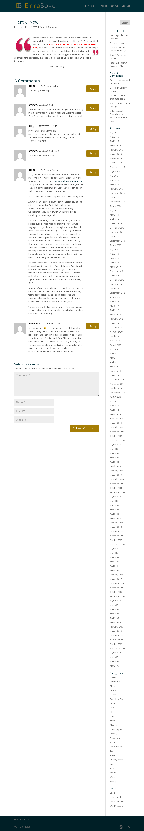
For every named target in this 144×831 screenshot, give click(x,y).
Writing (113, 781)
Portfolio (89, 6)
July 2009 (114, 449)
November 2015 (117, 158)
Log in (112, 792)
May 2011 (114, 358)
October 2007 (116, 540)
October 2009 (116, 436)
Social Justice (116, 746)
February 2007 (116, 574)
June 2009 (114, 453)
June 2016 (114, 136)
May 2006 (114, 613)
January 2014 (116, 223)
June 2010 (114, 405)
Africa (112, 686)
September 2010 (117, 392)
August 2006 (115, 600)
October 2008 (116, 488)
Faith (112, 707)
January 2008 (116, 527)
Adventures (115, 681)
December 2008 (117, 479)
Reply (92, 88)
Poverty (113, 733)
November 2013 (117, 232)
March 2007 (115, 570)
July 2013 (114, 249)
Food (112, 716)
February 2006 (116, 626)
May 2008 (114, 509)
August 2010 (115, 397)
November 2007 (117, 535)
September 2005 (117, 648)
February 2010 (116, 418)
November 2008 (117, 483)
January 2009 (116, 475)
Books (113, 690)
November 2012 (117, 284)
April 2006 (114, 618)
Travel (112, 755)
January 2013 (116, 275)
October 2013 (116, 236)
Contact (126, 6)
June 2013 (114, 253)
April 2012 (114, 310)
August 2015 (115, 171)
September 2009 (117, 440)
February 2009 (116, 470)
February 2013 (116, 271)
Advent (113, 677)
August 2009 (115, 444)
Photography (116, 729)
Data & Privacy (21, 819)
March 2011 (115, 366)
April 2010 (114, 410)
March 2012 (115, 314)
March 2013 (115, 266)
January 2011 (116, 375)
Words (42, 27)
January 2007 (116, 579)
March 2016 (115, 145)
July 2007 (114, 553)
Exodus (113, 703)
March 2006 (115, 622)
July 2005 (114, 657)
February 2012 (116, 319)
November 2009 (117, 431)
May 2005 (114, 665)
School (113, 742)
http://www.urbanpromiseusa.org (67, 181)
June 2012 (114, 301)
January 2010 (116, 423)
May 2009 (114, 457)
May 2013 (114, 258)
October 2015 (116, 162)
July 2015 (114, 175)
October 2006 (116, 592)
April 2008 (114, 514)
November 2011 (117, 331)
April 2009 (114, 462)
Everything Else (116, 699)
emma (20, 27)
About (104, 6)
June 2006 (114, 609)
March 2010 (115, 414)
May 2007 (114, 561)
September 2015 (117, 167)
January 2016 (116, 154)
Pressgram (115, 738)
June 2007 (114, 557)
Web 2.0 (113, 768)
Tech (112, 751)
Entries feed (115, 797)
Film (112, 712)
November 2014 (117, 193)
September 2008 (117, 492)
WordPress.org (116, 806)
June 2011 (114, 353)
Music (112, 720)
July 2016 (114, 132)
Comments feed (117, 801)
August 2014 (115, 206)
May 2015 (114, 184)
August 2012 (115, 297)
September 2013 (117, 241)
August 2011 (115, 345)
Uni (111, 764)
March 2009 (115, 466)
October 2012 (116, 288)
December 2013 (117, 227)
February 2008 (116, 522)
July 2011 (114, 349)
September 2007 (117, 544)
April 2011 (114, 362)
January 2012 (116, 323)
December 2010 (117, 379)
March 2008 (115, 518)
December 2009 (117, 427)
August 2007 (115, 548)
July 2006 (114, 605)
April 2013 (114, 262)
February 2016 (116, 149)
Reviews (114, 6)
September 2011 (117, 340)
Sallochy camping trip (119, 43)
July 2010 (114, 401)
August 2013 (115, 245)
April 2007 (114, 566)
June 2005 (114, 661)
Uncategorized (116, 759)
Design (113, 694)
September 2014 (117, 201)
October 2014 (116, 197)
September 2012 (117, 292)
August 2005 (115, 652)
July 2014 (114, 210)
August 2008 (115, 496)
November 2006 (117, 587)
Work (112, 777)
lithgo (31, 85)
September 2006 (117, 596)
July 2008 (114, 501)
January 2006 (116, 631)
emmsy (32, 104)
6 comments (53, 27)
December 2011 (117, 327)
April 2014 (114, 219)
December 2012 (117, 280)
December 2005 (117, 635)
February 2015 (116, 188)
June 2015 (114, 180)
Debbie (113, 87)
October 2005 (116, 644)
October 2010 (116, 388)
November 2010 (117, 384)
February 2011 (116, 371)
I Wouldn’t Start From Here (119, 117)
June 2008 (114, 505)
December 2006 (117, 583)
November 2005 (117, 639)
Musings (113, 725)
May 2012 (114, 306)
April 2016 (114, 141)
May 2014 (114, 214)
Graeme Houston (118, 80)
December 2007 (117, 531)
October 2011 (116, 336)
